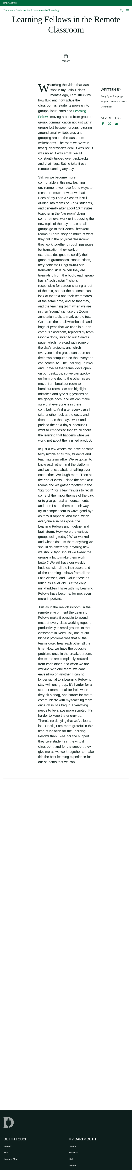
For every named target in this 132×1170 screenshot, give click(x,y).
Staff (71, 1159)
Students (73, 1152)
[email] (116, 124)
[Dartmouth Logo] (9, 3)
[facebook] (102, 124)
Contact (7, 1146)
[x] (109, 123)
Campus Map (10, 1159)
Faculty (72, 1146)
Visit (5, 1152)
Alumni (72, 1165)
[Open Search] (121, 10)
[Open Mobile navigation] (127, 10)
